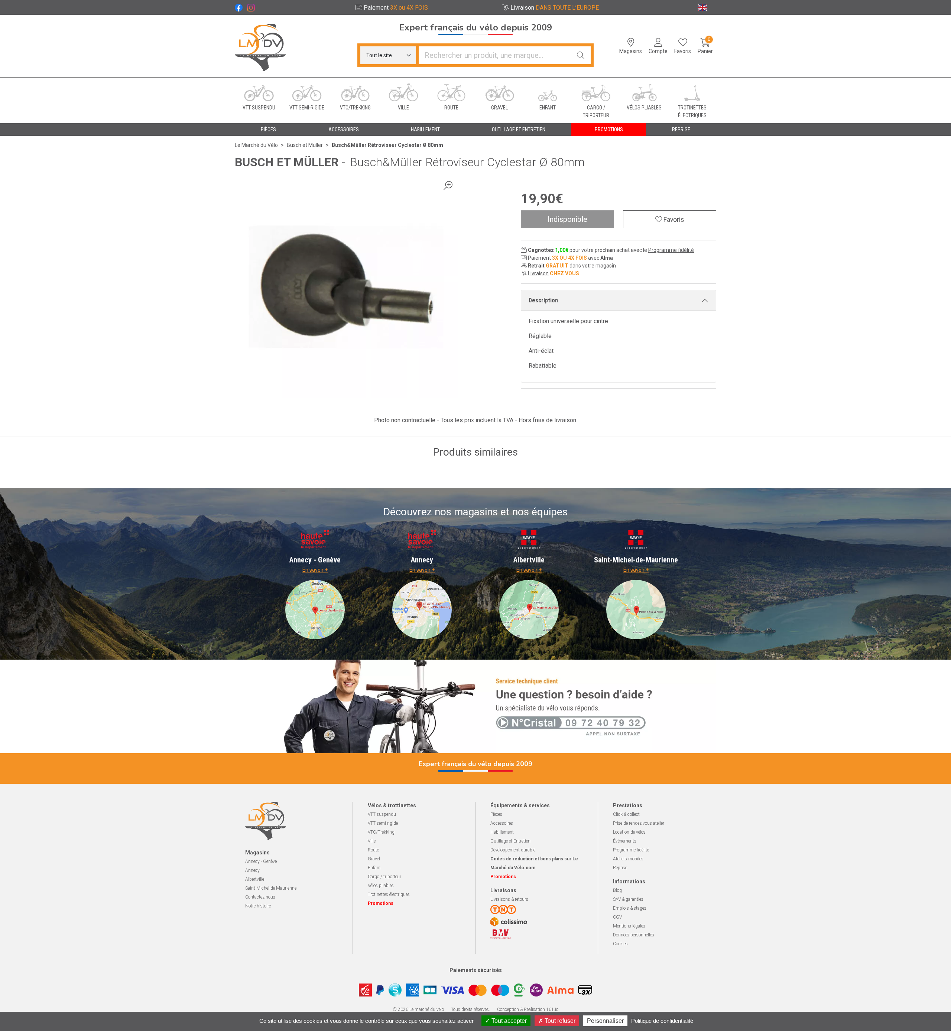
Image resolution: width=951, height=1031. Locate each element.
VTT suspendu (382, 814)
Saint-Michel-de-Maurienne (270, 888)
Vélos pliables (381, 885)
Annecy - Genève (261, 861)
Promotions (609, 129)
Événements (624, 841)
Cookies (620, 943)
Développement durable (512, 850)
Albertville (254, 879)
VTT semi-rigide (383, 823)
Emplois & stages (629, 908)
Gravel (374, 858)
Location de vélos (629, 832)
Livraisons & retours (509, 899)
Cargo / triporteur (384, 876)
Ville (372, 841)
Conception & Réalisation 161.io (527, 1009)
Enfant (374, 867)
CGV (617, 917)
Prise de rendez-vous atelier (638, 823)
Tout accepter (508, 1021)
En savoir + (315, 570)
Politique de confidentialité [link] (662, 1021)
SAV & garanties (628, 899)
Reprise (620, 867)
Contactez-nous (260, 897)
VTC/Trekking (381, 832)
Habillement (502, 832)
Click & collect (626, 814)
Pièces (496, 814)
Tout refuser (559, 1021)
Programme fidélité (671, 250)
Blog (617, 890)
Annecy (252, 870)
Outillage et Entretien (510, 841)
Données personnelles (633, 935)
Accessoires (501, 823)
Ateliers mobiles (628, 858)
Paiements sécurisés (475, 970)
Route (373, 850)
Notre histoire (258, 906)
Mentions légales (629, 926)
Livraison (538, 273)
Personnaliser (605, 1021)
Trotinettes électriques (389, 894)
